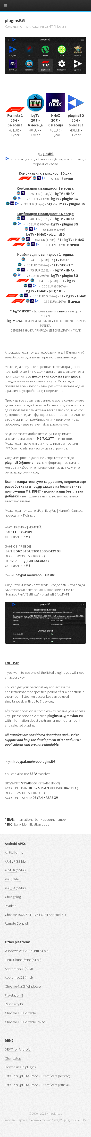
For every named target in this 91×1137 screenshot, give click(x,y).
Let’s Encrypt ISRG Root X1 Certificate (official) (37, 1085)
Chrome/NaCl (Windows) (23, 986)
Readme (10, 906)
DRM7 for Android (18, 1049)
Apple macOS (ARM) (19, 969)
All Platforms (14, 852)
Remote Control (16, 923)
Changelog (13, 897)
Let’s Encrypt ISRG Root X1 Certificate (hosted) (37, 1076)
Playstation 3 (14, 995)
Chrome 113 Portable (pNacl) (26, 1022)
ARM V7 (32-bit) (15, 861)
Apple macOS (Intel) (19, 977)
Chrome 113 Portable (20, 1013)
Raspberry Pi (14, 1004)
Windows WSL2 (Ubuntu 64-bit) (27, 951)
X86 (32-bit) (13, 879)
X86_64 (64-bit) (15, 888)
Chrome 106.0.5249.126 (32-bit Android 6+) (35, 915)
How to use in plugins (20, 1067)
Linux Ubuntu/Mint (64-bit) (23, 960)
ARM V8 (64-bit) (15, 870)
